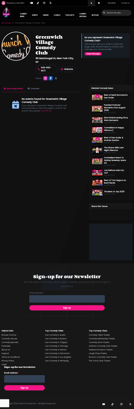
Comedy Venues (9, 338)
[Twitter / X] (50, 3)
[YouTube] (32, 3)
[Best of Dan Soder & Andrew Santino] (97, 140)
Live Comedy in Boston (56, 338)
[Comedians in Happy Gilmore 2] (97, 130)
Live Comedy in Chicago (56, 346)
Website (68, 69)
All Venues (6, 23)
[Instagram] (44, 3)
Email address (36, 293)
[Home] (6, 12)
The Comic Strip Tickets (99, 360)
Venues (46, 15)
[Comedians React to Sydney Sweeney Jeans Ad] (97, 161)
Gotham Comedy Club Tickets (103, 346)
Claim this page (93, 54)
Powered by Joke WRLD (15, 3)
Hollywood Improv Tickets (101, 349)
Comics (57, 15)
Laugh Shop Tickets (98, 353)
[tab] (13, 88)
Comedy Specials (82, 15)
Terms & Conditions (11, 357)
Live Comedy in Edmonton (57, 353)
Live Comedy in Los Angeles (58, 357)
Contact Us (125, 3)
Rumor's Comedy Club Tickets (103, 357)
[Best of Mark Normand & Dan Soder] (97, 97)
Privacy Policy (8, 360)
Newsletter (112, 3)
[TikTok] (38, 3)
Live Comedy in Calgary (56, 342)
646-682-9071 (46, 69)
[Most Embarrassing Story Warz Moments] (97, 120)
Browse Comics (9, 335)
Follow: (39, 78)
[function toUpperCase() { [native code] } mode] (91, 3)
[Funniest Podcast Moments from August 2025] (97, 108)
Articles (95, 15)
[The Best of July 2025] (97, 192)
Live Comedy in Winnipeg (57, 360)
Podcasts (70, 15)
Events (35, 15)
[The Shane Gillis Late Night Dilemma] (97, 150)
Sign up (67, 307)
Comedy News (23, 15)
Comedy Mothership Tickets (102, 338)
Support (5, 353)
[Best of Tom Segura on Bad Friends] (97, 182)
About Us (6, 349)
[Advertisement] (110, 242)
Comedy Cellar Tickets (99, 335)
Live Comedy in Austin (55, 335)
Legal (4, 364)
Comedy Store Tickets (99, 342)
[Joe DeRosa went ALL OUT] (97, 172)
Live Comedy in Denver (55, 349)
